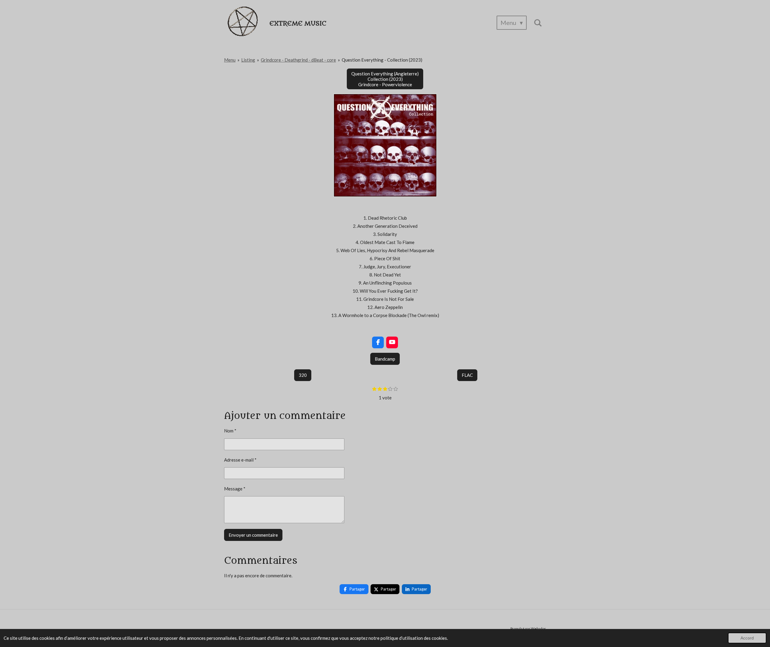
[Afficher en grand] (385, 145)
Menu (230, 60)
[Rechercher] (538, 23)
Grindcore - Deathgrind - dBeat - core (298, 60)
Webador (538, 628)
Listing (248, 60)
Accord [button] (747, 638)
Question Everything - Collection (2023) (382, 60)
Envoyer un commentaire (253, 535)
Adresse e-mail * (240, 459)
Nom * (230, 430)
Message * (234, 488)
